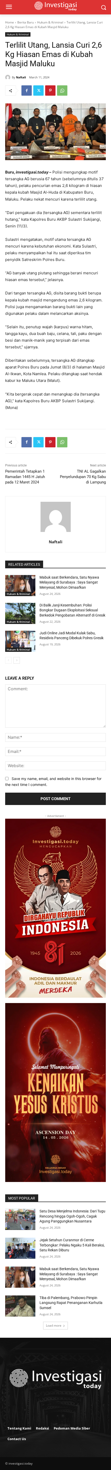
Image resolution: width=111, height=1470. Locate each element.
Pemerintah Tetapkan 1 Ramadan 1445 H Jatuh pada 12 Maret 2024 (25, 476)
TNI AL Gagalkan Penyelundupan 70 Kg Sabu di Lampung (83, 476)
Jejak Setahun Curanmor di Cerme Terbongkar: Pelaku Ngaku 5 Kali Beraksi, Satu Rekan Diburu (72, 1245)
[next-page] (16, 660)
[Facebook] (26, 90)
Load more (53, 1325)
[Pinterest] (50, 90)
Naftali (21, 77)
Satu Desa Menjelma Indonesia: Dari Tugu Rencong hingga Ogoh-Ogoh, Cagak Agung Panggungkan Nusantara (72, 1216)
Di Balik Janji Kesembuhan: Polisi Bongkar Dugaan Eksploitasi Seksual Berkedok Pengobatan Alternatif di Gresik (72, 610)
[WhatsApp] (62, 90)
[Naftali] (8, 77)
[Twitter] (38, 90)
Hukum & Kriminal (50, 22)
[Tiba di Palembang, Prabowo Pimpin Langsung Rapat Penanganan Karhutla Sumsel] (20, 1306)
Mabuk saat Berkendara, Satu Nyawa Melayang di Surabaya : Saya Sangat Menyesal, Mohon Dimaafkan (69, 582)
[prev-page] (8, 660)
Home (9, 22)
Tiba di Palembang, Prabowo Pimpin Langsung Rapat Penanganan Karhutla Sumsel (70, 1303)
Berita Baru (25, 22)
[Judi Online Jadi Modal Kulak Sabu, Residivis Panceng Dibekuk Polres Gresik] (20, 641)
